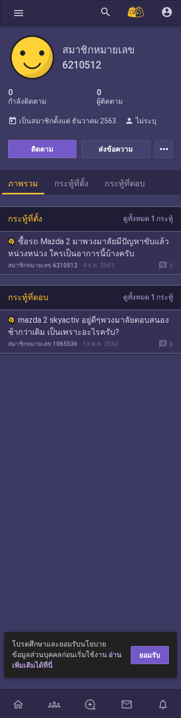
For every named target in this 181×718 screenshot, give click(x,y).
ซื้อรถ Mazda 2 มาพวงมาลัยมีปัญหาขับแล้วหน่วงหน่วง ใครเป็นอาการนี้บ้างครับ (88, 247)
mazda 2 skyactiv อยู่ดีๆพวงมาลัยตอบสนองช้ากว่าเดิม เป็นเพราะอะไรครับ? (88, 326)
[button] (19, 13)
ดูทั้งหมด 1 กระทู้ (148, 218)
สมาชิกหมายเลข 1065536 (42, 343)
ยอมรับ (149, 655)
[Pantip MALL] (136, 13)
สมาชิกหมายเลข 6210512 (42, 265)
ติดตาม (42, 149)
